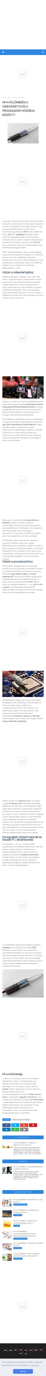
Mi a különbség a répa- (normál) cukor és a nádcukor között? (26, 1255)
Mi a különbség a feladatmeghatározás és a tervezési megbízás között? (24, 1234)
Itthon (4, 97)
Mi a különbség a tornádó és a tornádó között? (26, 1211)
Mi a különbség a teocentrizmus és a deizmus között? (28, 1168)
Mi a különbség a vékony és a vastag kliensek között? (25, 1222)
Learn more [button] (34, 1365)
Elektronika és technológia (15, 97)
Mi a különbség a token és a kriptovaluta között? (24, 1144)
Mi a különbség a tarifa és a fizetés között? (28, 1244)
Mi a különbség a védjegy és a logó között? (28, 1201)
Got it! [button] (23, 1371)
